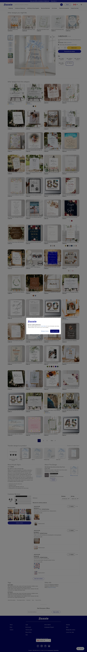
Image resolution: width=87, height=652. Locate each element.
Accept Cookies (54, 331)
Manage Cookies (45, 331)
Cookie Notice (43, 326)
